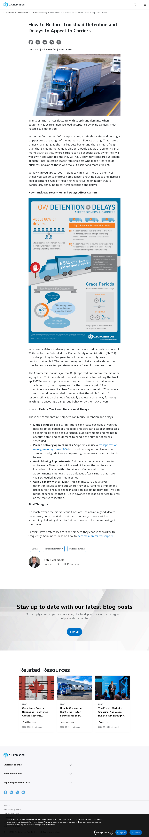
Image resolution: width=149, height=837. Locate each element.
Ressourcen (23, 12)
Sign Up (74, 631)
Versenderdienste (12, 773)
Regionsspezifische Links (16, 782)
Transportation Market (53, 549)
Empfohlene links (12, 764)
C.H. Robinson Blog (39, 12)
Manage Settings (104, 832)
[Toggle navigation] (145, 5)
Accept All (121, 832)
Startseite (10, 12)
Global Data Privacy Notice (32, 822)
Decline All (136, 832)
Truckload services (77, 549)
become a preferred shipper (95, 536)
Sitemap (6, 805)
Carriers (35, 549)
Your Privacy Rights (11, 813)
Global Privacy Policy (12, 809)
